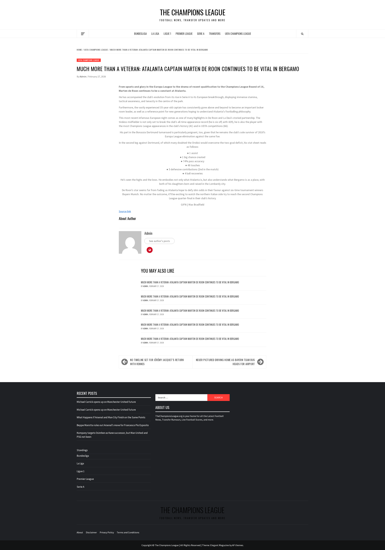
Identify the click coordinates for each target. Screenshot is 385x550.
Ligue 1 (167, 34)
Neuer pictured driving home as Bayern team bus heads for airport (225, 362)
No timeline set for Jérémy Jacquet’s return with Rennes (157, 362)
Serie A (200, 34)
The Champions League (192, 12)
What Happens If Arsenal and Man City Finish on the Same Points (111, 417)
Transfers (214, 34)
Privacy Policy (107, 532)
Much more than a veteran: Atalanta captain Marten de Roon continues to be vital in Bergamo (190, 282)
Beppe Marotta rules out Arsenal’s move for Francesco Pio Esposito (113, 425)
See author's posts (159, 241)
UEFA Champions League (238, 34)
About (80, 532)
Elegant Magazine (219, 545)
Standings (82, 450)
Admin (83, 76)
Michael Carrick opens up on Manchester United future (106, 402)
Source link (125, 211)
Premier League (184, 34)
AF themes (237, 545)
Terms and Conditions (128, 532)
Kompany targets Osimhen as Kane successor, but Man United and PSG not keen (112, 434)
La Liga (155, 34)
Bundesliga (140, 34)
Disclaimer (91, 532)
